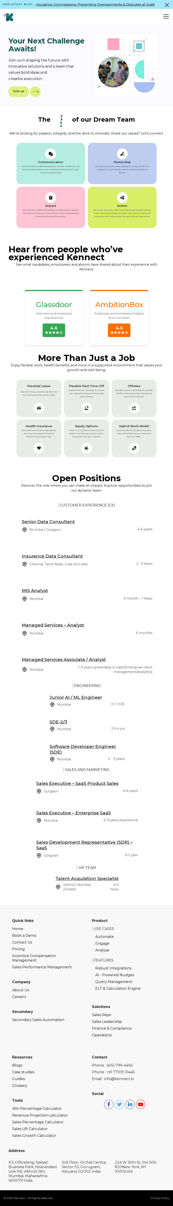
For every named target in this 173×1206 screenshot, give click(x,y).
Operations (102, 1035)
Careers (19, 997)
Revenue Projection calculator (40, 1115)
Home (17, 929)
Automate (104, 937)
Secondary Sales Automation (38, 1020)
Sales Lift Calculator (30, 1129)
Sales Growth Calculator (34, 1135)
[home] (8, 16)
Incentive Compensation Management (34, 958)
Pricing (18, 949)
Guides (18, 1079)
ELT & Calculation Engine (118, 988)
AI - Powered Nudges (114, 975)
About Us (20, 990)
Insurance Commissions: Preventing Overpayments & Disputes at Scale (95, 4)
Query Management (113, 982)
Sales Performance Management (42, 967)
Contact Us (22, 942)
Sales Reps (101, 1015)
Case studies (23, 1072)
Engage (102, 943)
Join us (18, 91)
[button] (165, 16)
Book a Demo (24, 935)
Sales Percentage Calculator (38, 1122)
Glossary (19, 1085)
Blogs (17, 1065)
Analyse (102, 950)
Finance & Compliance (112, 1028)
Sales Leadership (107, 1021)
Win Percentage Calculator (37, 1108)
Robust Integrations (113, 968)
